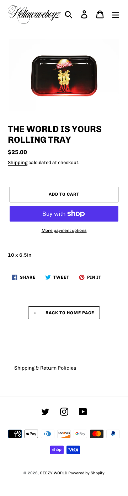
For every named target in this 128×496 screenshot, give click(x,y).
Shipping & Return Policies (45, 368)
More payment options (64, 230)
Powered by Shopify (86, 473)
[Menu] (115, 14)
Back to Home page (69, 312)
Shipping (17, 162)
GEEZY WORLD (53, 473)
